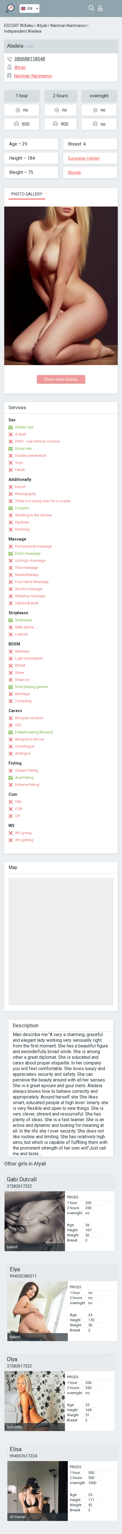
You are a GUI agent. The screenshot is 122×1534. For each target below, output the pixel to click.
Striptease (23, 620)
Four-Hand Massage (32, 582)
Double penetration (31, 455)
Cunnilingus (24, 746)
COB (18, 809)
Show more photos (61, 379)
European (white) (84, 158)
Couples (22, 508)
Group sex (23, 448)
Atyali (42, 25)
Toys (19, 462)
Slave (19, 672)
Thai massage (26, 567)
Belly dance (24, 627)
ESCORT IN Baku (18, 25)
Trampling (23, 701)
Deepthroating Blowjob (34, 732)
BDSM (20, 665)
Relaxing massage (30, 596)
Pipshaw (22, 522)
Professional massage (33, 546)
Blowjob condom (29, 718)
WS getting (24, 840)
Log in (101, 6)
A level (20, 434)
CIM (18, 801)
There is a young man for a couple (42, 501)
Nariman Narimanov (68, 25)
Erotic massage (28, 553)
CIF (17, 816)
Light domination (29, 658)
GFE (18, 725)
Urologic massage (30, 560)
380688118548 (29, 59)
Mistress (22, 651)
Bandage (22, 694)
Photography (25, 494)
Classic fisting (26, 770)
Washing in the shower (33, 515)
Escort (20, 487)
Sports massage (28, 589)
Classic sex (24, 427)
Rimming (22, 529)
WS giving (23, 833)
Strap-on (22, 679)
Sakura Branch (27, 603)
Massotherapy (27, 575)
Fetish (20, 470)
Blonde (74, 172)
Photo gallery (26, 194)
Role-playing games (31, 687)
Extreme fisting (27, 784)
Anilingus (22, 753)
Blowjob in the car (29, 739)
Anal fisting (24, 777)
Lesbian (21, 634)
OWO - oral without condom (37, 441)
